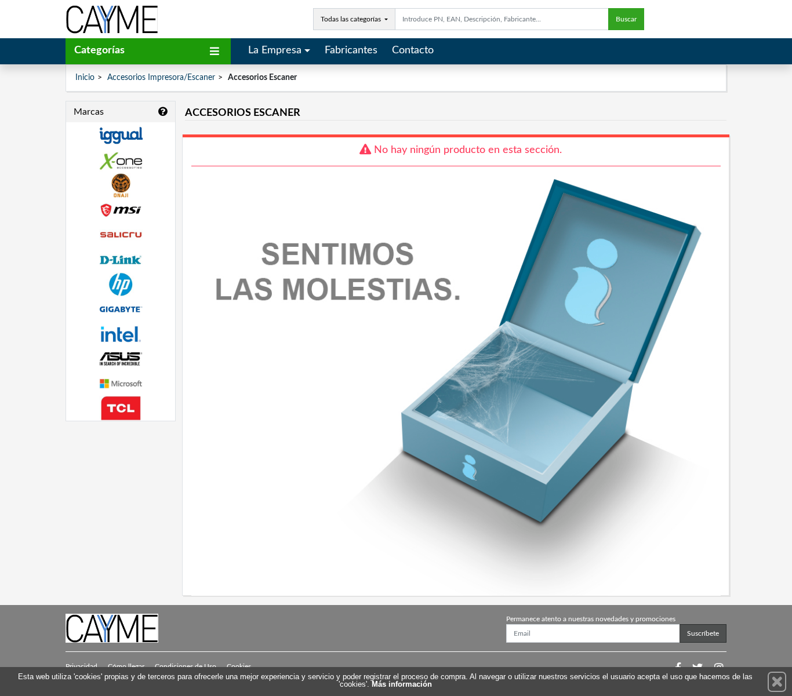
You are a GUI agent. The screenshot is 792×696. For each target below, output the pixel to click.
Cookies (239, 666)
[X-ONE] (120, 160)
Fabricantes (351, 50)
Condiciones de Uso (185, 666)
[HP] (120, 284)
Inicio (85, 78)
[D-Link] (120, 259)
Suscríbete (703, 633)
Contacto (413, 50)
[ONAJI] (120, 185)
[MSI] (120, 210)
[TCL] (120, 408)
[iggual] (120, 135)
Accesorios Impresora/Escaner (161, 78)
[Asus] (120, 359)
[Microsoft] (120, 383)
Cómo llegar (126, 666)
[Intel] (120, 334)
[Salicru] (120, 235)
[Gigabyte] (120, 309)
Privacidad (81, 666)
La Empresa (274, 50)
